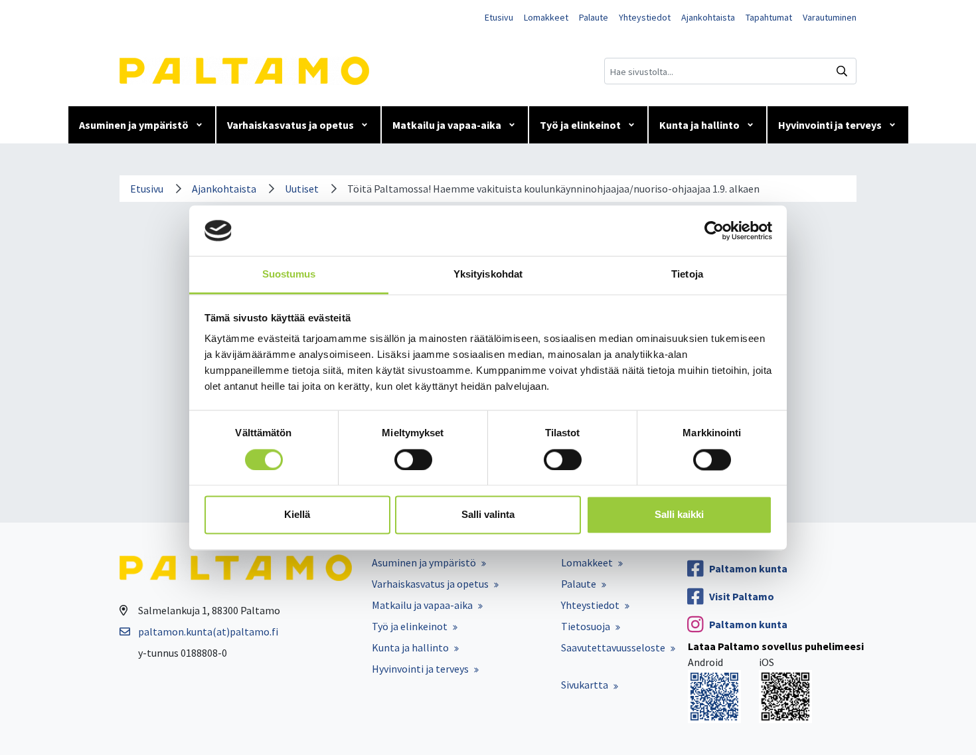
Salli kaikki (679, 515)
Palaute (593, 17)
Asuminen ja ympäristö (134, 124)
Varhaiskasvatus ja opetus (290, 124)
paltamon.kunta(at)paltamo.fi (208, 631)
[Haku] (842, 71)
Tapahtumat (769, 17)
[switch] (413, 459)
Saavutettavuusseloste (613, 647)
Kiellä (297, 515)
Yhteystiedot (645, 17)
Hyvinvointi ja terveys (830, 124)
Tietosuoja (585, 626)
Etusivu (499, 17)
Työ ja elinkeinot (580, 124)
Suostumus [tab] (289, 274)
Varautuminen (829, 17)
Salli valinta (488, 515)
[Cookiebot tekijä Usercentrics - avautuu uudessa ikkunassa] (714, 230)
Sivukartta (584, 684)
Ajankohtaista (708, 17)
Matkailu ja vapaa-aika (446, 124)
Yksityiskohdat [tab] (488, 274)
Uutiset (302, 188)
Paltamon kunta (748, 568)
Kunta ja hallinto (699, 124)
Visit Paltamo (741, 596)
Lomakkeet (546, 17)
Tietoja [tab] (687, 274)
